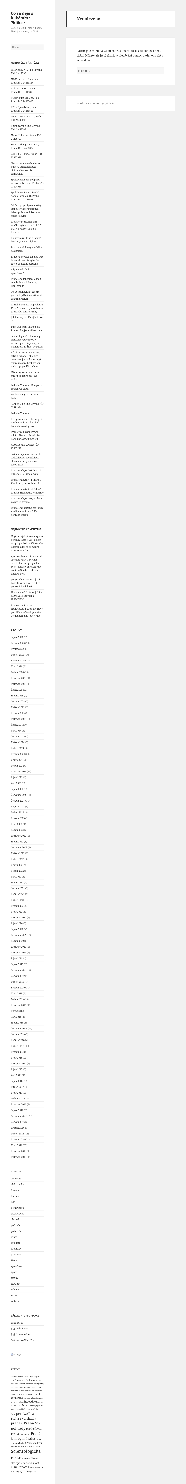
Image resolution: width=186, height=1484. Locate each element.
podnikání (16, 1231)
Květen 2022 (18, 853)
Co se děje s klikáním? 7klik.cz (22, 18)
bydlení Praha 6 (23, 1377)
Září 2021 (16, 876)
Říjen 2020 (17, 923)
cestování (16, 1178)
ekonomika (34, 1394)
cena (12, 1384)
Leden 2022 (17, 870)
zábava (15, 1289)
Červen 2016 (18, 1122)
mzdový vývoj (35, 1406)
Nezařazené (17, 1213)
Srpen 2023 (17, 789)
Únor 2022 (16, 865)
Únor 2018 (16, 1057)
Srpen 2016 (17, 1110)
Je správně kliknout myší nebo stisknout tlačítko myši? (26, 570)
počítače (15, 1225)
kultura (15, 1196)
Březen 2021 (18, 905)
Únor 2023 (16, 824)
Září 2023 (16, 783)
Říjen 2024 (17, 724)
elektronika (17, 1184)
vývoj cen (32, 1471)
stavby (14, 1277)
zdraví (14, 1295)
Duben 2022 (17, 859)
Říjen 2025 (17, 689)
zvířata (15, 1301)
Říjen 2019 (17, 958)
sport (14, 1272)
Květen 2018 (18, 1040)
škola (14, 1260)
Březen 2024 (18, 754)
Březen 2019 (18, 987)
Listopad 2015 (18, 1157)
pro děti (15, 1242)
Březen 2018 (18, 1051)
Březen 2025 (18, 713)
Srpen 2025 (17, 695)
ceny (12, 1387)
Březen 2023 (18, 818)
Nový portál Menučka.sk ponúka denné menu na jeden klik (27, 612)
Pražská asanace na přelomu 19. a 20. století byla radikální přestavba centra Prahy (27, 308)
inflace (21, 1402)
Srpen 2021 (17, 882)
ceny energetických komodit (25, 1387)
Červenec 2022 (19, 847)
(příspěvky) (19, 1328)
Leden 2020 (17, 940)
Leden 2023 (17, 830)
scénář (27, 1458)
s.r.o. (38, 1446)
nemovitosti (17, 1207)
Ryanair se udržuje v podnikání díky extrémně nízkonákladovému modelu (25, 435)
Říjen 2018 (17, 1011)
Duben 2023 (17, 812)
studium (15, 1283)
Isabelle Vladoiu (20, 413)
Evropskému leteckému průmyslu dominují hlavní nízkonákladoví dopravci (27, 422)
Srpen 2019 (17, 964)
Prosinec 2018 (18, 1005)
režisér (32, 1446)
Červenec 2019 (19, 970)
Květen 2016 (18, 1127)
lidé (13, 1202)
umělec (32, 1467)
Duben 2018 (17, 1046)
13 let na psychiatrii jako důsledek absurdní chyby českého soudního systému (27, 260)
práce (14, 1237)
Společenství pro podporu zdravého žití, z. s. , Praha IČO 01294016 (27, 183)
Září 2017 (16, 1075)
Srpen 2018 (17, 1022)
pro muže (16, 1248)
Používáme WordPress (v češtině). (95, 103)
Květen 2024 (18, 742)
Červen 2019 (18, 976)
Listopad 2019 (18, 952)
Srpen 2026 (17, 637)
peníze (22, 1413)
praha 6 (17, 1423)
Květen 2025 (18, 707)
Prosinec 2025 (18, 678)
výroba (24, 1471)
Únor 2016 (16, 1145)
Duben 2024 (17, 748)
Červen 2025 (18, 701)
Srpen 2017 (17, 1081)
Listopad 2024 (18, 719)
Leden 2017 (17, 1098)
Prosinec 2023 (18, 771)
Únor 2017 (16, 1092)
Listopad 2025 (18, 683)
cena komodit (20, 1384)
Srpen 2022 (17, 841)
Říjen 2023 (17, 777)
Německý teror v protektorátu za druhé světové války (25, 376)
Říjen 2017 (17, 1069)
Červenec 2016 (19, 1116)
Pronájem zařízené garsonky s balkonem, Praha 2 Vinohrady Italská (27, 511)
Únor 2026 (16, 666)
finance (15, 1190)
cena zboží (29, 1384)
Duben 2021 (17, 900)
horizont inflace (30, 1398)
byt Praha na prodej (32, 1379)
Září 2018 (16, 1016)
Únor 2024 (16, 759)
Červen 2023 (18, 800)
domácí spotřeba (25, 1391)
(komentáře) (20, 1334)
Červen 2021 (18, 888)
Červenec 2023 (19, 794)
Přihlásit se (17, 1322)
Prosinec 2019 (18, 946)
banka (14, 1376)
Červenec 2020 (19, 935)
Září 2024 (16, 730)
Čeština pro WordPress (23, 1340)
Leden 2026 (17, 672)
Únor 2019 (16, 993)
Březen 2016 (18, 1139)
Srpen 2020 (17, 929)
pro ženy (16, 1254)
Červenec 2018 (19, 1028)
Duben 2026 (17, 654)
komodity (39, 1402)
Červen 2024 (18, 736)
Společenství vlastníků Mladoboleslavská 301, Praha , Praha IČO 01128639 (26, 196)
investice (30, 1401)
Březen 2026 (18, 660)
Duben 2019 (17, 981)
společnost (17, 1266)
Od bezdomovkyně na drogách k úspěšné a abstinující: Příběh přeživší (27, 295)
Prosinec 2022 (18, 835)
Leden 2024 (17, 765)
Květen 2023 (18, 806)
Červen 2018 (18, 1034)
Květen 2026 (18, 648)
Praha (33, 1413)
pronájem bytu (24, 1434)
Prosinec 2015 (18, 1151)
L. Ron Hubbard (20, 1405)
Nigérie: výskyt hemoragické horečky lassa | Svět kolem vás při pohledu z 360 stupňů (27, 540)
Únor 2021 (16, 911)
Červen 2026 (18, 643)
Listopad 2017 (18, 1063)
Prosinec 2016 (18, 1104)
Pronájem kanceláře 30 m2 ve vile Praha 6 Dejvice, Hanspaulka (26, 282)
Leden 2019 (17, 999)
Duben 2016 (17, 1133)
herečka (19, 1397)
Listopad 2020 (18, 917)
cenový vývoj (39, 1384)
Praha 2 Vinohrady (23, 1418)
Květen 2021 (18, 894)
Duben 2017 (17, 1086)
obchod (15, 1219)
